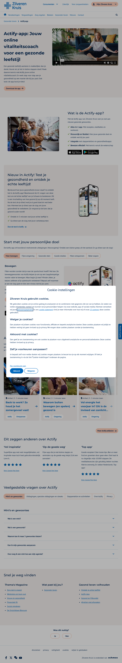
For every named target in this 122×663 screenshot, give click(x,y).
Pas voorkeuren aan (18, 366)
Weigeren (31, 371)
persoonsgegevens (25, 309)
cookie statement (46, 309)
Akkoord (16, 371)
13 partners (94, 309)
